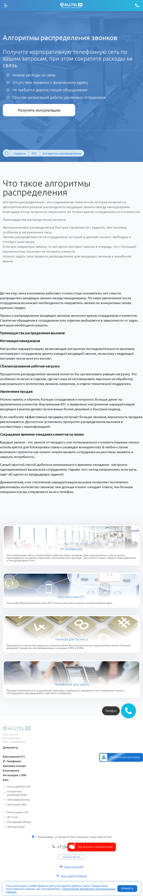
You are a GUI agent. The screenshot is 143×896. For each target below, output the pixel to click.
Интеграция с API (17, 812)
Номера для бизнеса (71, 639)
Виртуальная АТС (71, 597)
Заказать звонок (71, 857)
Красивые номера (14, 765)
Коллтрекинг (11, 770)
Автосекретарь (16, 804)
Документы (10, 747)
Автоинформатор (18, 799)
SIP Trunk (12, 817)
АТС (34, 153)
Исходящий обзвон (19, 822)
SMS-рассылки (16, 826)
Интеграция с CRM (14, 775)
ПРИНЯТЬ (127, 888)
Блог (6, 779)
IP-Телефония (71, 549)
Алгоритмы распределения (17, 793)
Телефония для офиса (71, 684)
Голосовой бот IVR (18, 786)
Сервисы (19, 153)
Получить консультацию (39, 110)
